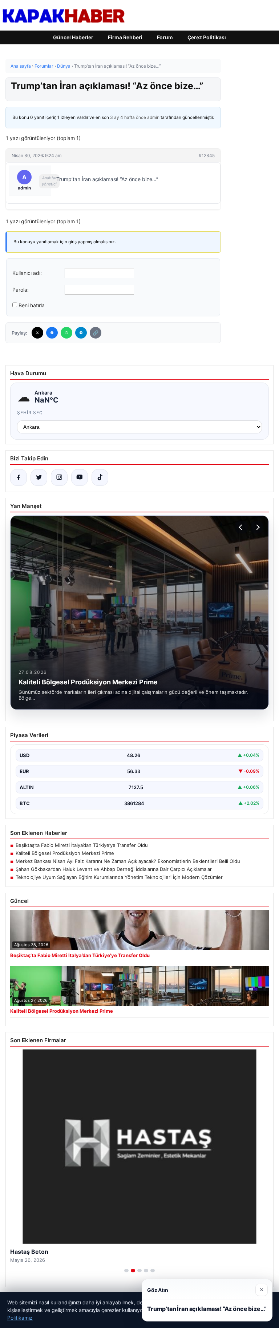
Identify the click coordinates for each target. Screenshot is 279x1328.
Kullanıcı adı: (27, 273)
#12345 (207, 155)
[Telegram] (81, 333)
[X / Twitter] (39, 477)
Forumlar (44, 66)
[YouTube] (79, 477)
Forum (165, 37)
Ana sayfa (21, 66)
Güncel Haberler (73, 37)
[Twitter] (37, 333)
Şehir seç (30, 412)
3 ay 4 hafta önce (128, 117)
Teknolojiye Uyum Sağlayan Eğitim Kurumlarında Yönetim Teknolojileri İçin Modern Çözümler (119, 877)
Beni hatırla (32, 305)
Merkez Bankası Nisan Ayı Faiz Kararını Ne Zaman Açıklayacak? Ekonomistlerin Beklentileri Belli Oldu (128, 861)
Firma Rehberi (125, 37)
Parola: (20, 290)
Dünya (63, 66)
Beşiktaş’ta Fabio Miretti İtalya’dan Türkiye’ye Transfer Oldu (82, 845)
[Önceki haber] (241, 527)
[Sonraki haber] (257, 527)
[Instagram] (59, 477)
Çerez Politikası (206, 37)
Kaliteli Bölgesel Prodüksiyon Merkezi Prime (65, 853)
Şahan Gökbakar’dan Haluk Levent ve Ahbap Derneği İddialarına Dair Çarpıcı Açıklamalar (114, 869)
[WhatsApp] (66, 333)
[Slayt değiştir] (126, 1270)
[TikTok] (100, 477)
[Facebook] (52, 333)
